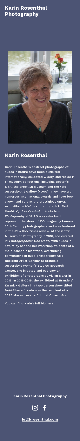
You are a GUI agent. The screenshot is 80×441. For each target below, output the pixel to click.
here (50, 303)
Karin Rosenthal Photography (26, 11)
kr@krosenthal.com (40, 419)
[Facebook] (45, 408)
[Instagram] (35, 408)
